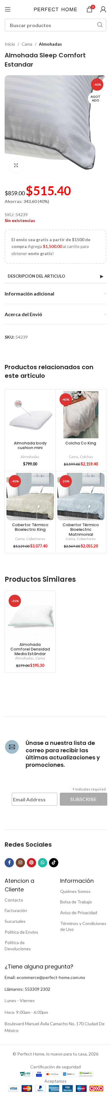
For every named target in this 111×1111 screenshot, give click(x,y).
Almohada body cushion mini (30, 445)
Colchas (86, 456)
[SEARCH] (99, 25)
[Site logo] (55, 8)
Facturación (16, 910)
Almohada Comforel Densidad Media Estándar (30, 649)
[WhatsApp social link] (42, 862)
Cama (27, 44)
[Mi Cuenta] (103, 9)
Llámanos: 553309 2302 (27, 989)
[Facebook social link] (9, 862)
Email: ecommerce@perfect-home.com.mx (45, 977)
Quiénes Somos (75, 891)
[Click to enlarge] (16, 166)
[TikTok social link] (53, 862)
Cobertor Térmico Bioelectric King (30, 527)
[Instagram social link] (20, 862)
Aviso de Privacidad (78, 912)
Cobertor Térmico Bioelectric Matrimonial (81, 529)
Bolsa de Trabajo (76, 901)
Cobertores (35, 538)
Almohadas (50, 44)
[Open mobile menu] (8, 9)
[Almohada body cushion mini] (30, 415)
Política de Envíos (21, 932)
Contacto (14, 899)
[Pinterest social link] (31, 862)
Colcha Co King (80, 443)
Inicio (10, 44)
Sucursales (15, 921)
